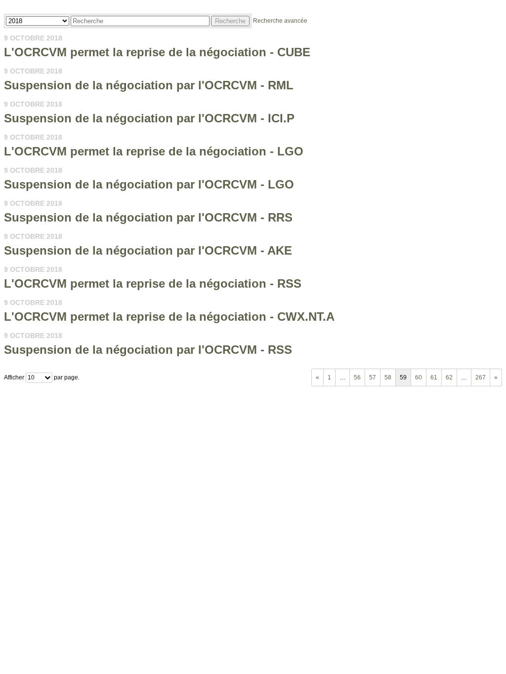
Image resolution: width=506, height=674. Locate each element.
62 (449, 377)
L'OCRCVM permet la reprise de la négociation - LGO (153, 151)
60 (418, 377)
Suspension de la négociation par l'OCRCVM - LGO (149, 184)
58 (387, 377)
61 (433, 377)
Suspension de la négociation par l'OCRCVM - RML (149, 85)
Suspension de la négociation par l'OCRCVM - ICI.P (149, 118)
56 (357, 377)
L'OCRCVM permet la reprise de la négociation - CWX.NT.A (169, 316)
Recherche (230, 21)
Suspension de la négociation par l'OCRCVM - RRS (148, 217)
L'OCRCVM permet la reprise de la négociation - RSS (152, 283)
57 (372, 377)
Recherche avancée (280, 20)
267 (480, 377)
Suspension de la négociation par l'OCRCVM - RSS (148, 349)
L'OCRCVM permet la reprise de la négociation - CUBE (157, 52)
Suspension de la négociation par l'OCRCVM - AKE (148, 250)
